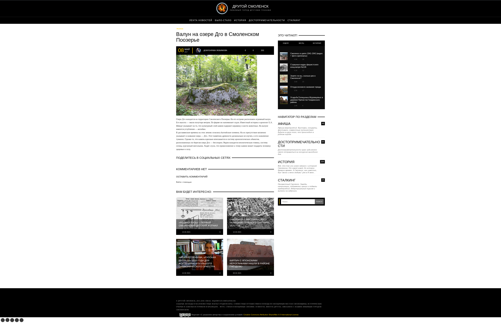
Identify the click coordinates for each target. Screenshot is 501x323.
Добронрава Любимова (215, 50)
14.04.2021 (186, 232)
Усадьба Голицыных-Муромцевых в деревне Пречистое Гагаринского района (306, 99)
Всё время (317, 43)
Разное (180, 29)
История (301, 162)
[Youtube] (17, 320)
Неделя (286, 43)
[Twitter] (12, 320)
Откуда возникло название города (305, 87)
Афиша (301, 124)
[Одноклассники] (7, 320)
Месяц (301, 43)
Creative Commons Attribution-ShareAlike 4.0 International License (271, 315)
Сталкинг (301, 180)
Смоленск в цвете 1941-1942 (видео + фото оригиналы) (306, 54)
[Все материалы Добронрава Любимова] (198, 50)
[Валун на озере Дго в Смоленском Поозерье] (216, 86)
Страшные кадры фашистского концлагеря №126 (304, 65)
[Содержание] (304, 20)
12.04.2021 (237, 232)
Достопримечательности (301, 144)
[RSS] (21, 320)
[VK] (3, 320)
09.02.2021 (237, 273)
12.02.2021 (186, 273)
